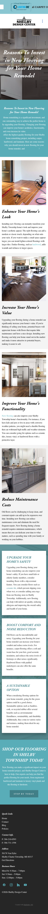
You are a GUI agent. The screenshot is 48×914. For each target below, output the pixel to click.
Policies (5, 828)
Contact (5, 821)
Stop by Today (24, 793)
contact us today (32, 148)
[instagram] (11, 885)
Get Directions (8, 860)
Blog (4, 825)
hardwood (36, 244)
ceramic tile (11, 588)
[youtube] (25, 885)
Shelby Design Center (35, 131)
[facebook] (4, 885)
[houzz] (18, 885)
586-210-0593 (10, 839)
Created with (24, 904)
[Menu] (42, 21)
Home (4, 818)
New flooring (7, 415)
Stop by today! (34, 784)
